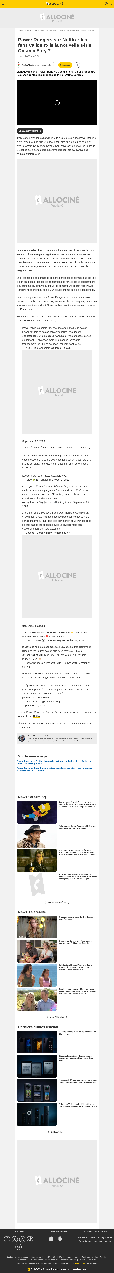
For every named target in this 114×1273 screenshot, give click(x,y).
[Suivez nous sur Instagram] (22, 1239)
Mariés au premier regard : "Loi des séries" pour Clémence (77, 918)
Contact (10, 1257)
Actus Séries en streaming (70, 30)
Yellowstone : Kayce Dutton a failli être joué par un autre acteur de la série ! (77, 827)
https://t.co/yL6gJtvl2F (56, 475)
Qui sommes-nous (22, 1257)
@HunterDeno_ (47, 655)
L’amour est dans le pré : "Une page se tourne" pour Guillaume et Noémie (75, 942)
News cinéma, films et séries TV (36, 30)
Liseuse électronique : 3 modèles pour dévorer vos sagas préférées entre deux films (76, 1058)
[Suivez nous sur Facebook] (7, 1239)
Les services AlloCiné (68, 1260)
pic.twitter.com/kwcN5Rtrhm (37, 697)
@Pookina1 (28, 655)
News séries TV (54, 30)
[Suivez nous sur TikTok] (30, 1239)
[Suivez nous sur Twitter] (15, 1239)
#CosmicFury (82, 447)
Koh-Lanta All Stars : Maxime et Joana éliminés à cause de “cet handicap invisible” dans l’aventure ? (75, 967)
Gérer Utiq (82, 1260)
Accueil (20, 30)
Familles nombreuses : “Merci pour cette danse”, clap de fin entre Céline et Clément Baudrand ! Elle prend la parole (77, 991)
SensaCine (94, 1237)
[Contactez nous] (19, 1247)
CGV (60, 1257)
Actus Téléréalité (57, 1017)
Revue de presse (36, 1260)
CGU (54, 1257)
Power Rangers (87, 138)
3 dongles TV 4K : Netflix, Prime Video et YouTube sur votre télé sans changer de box (78, 1105)
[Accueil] (54, 4)
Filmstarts (82, 1237)
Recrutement (36, 1257)
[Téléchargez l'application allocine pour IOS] (53, 1238)
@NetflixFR (51, 677)
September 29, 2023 (33, 441)
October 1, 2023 (60, 479)
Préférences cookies (90, 1257)
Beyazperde (106, 1237)
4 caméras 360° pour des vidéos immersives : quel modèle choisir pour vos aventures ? (78, 1081)
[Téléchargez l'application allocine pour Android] (61, 1238)
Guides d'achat (57, 1132)
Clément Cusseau (34, 736)
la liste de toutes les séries (44, 723)
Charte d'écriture (51, 1260)
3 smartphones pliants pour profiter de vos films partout (77, 1033)
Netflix (36, 716)
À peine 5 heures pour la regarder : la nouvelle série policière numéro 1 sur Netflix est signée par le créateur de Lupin (78, 876)
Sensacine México (102, 1241)
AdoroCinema (85, 1241)
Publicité (47, 1257)
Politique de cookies (72, 1257)
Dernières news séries (57, 902)
